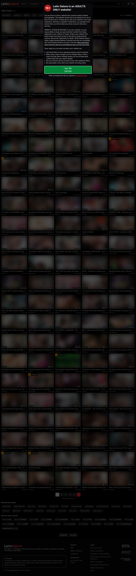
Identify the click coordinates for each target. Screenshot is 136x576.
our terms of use (81, 75)
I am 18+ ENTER (68, 70)
